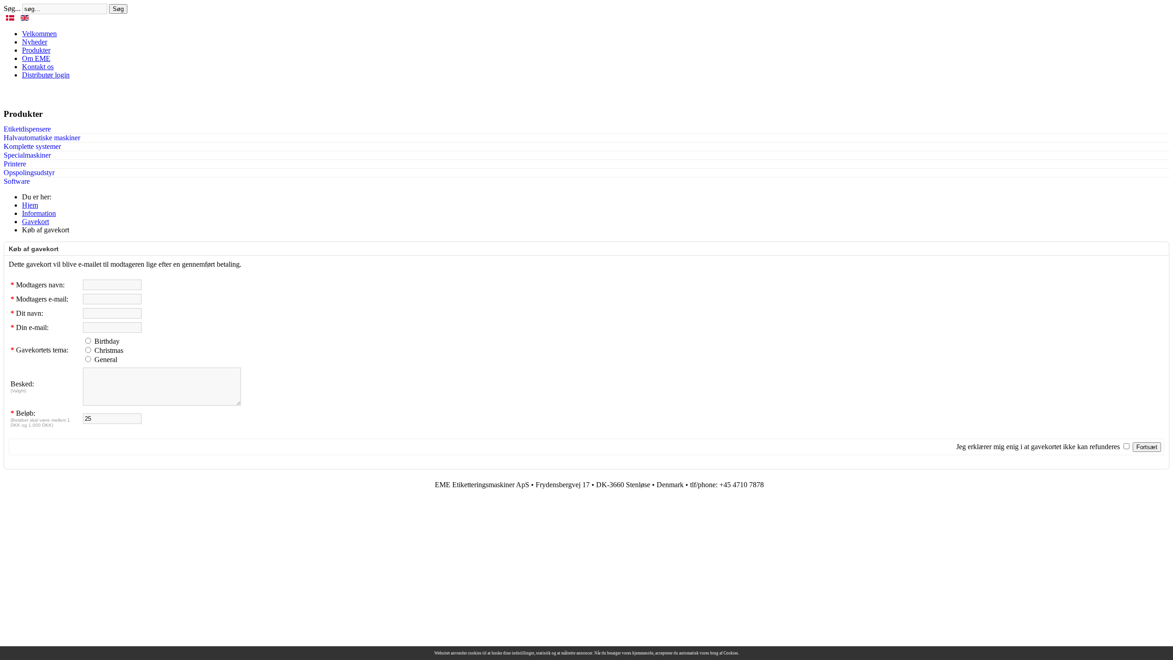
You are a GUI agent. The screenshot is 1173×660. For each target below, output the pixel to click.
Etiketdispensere (27, 129)
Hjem (30, 205)
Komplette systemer (32, 146)
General (105, 359)
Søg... (12, 8)
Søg (118, 9)
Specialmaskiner (27, 155)
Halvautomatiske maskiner (42, 138)
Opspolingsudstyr (29, 172)
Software (17, 181)
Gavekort (35, 222)
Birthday (107, 341)
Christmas (108, 350)
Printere (15, 164)
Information (39, 213)
